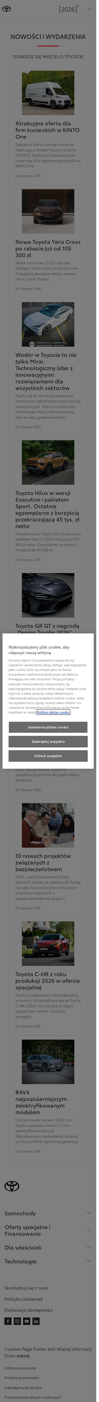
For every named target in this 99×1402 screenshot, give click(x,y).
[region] (48, 701)
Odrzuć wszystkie (48, 755)
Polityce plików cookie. (53, 712)
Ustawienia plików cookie (48, 727)
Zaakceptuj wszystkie (48, 741)
